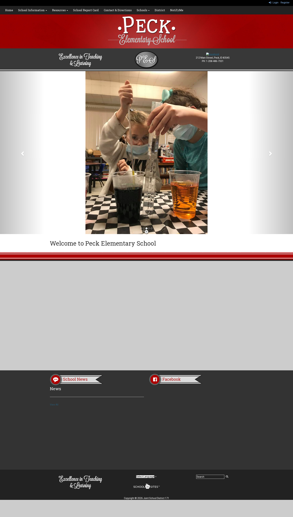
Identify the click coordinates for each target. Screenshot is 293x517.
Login (274, 2)
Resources (59, 10)
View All (54, 404)
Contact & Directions (118, 10)
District (160, 10)
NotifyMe (176, 10)
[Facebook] (212, 54)
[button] (22, 152)
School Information (31, 10)
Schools (142, 10)
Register (285, 2)
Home (9, 10)
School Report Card (86, 10)
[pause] (146, 232)
